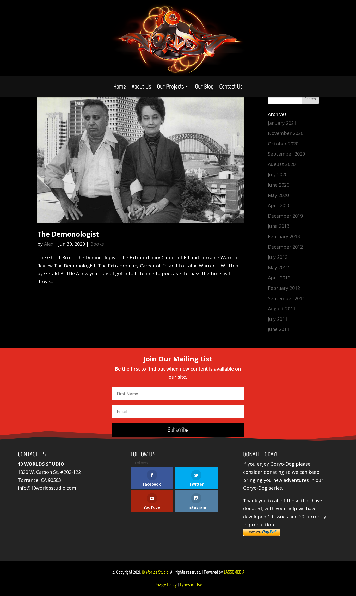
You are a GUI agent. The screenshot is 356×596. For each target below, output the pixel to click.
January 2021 (282, 123)
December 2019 (285, 216)
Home (119, 87)
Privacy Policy (165, 585)
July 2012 (277, 257)
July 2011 (277, 319)
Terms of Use (191, 585)
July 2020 (277, 174)
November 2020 (285, 133)
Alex (48, 244)
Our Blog (204, 87)
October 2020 (283, 143)
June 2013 (278, 226)
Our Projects (170, 87)
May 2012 (278, 267)
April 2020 (279, 205)
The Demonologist (68, 234)
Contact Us (231, 87)
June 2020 (278, 185)
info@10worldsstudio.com (47, 488)
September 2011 (286, 298)
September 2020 (286, 154)
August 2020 (282, 164)
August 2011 (282, 308)
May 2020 (278, 195)
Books (97, 244)
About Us (141, 87)
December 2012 (285, 247)
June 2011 (278, 329)
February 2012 (284, 288)
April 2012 (279, 277)
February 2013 (284, 236)
